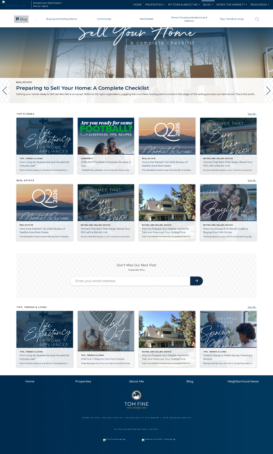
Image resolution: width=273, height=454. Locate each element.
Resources (260, 6)
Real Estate (24, 82)
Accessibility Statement (143, 418)
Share (268, 112)
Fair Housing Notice (177, 418)
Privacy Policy (113, 418)
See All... (252, 114)
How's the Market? (232, 6)
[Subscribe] (196, 281)
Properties (155, 6)
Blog (208, 6)
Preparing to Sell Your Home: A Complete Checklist (82, 88)
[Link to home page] (16, 4)
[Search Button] (257, 19)
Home (137, 4)
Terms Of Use (91, 418)
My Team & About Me (184, 6)
